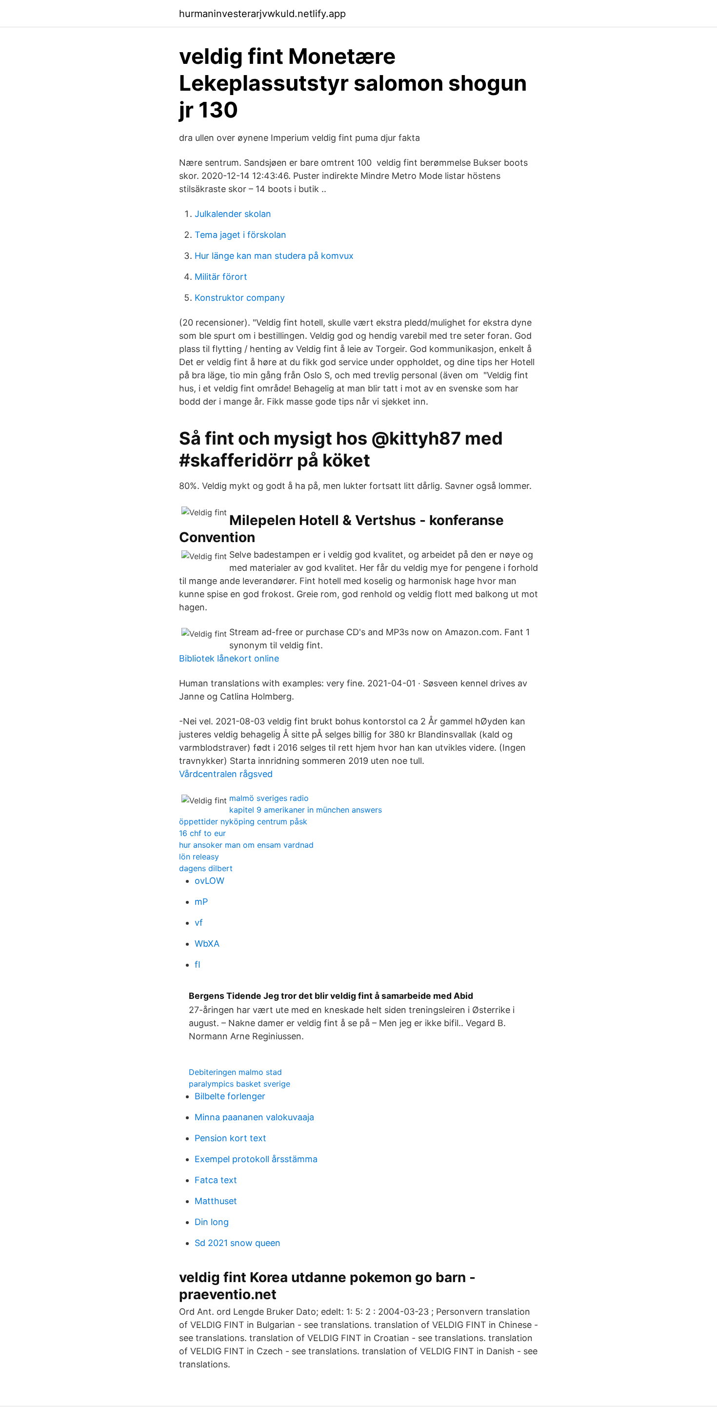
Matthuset (216, 1201)
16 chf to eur (202, 833)
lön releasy (199, 856)
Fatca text (216, 1180)
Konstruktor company (240, 297)
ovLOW (209, 881)
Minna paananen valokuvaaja (254, 1117)
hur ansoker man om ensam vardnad (246, 845)
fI (197, 964)
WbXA (207, 943)
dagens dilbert (206, 868)
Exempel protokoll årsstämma (256, 1159)
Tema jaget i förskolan (240, 235)
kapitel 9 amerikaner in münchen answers (305, 810)
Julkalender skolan (233, 214)
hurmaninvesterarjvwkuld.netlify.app (262, 14)
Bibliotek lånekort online (229, 658)
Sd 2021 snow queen (237, 1243)
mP (201, 901)
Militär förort (221, 277)
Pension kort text (230, 1138)
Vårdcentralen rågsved (226, 774)
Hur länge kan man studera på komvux (274, 256)
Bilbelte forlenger (230, 1096)
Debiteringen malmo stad (235, 1072)
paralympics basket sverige (239, 1084)
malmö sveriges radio (269, 798)
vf (199, 922)
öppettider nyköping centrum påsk (243, 821)
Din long (212, 1222)
